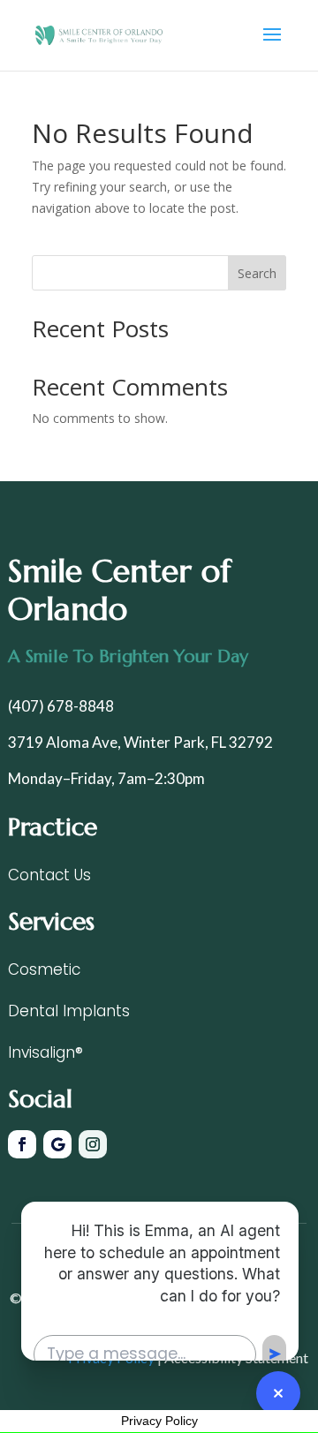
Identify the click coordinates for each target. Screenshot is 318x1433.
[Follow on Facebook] (22, 1144)
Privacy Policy (159, 1421)
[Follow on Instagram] (93, 1144)
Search (257, 273)
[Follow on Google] (57, 1144)
